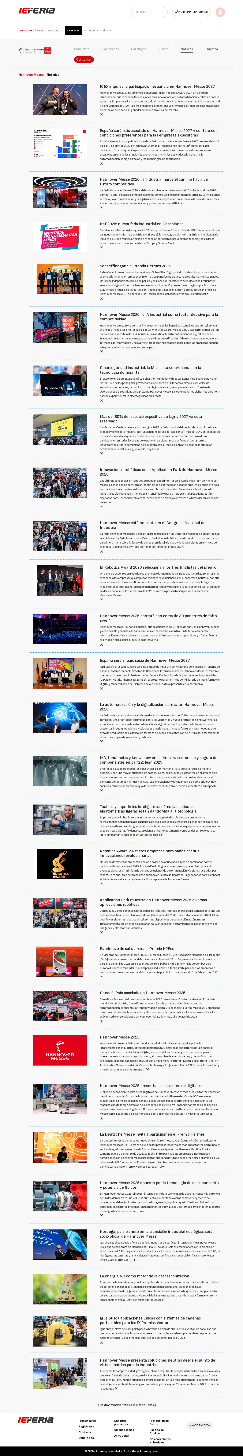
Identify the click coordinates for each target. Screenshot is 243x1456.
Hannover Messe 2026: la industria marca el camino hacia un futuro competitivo (154, 182)
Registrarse (86, 1426)
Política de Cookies (157, 1431)
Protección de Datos (159, 1422)
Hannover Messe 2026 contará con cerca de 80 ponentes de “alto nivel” (158, 618)
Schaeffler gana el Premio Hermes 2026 (135, 266)
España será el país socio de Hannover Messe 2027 (145, 660)
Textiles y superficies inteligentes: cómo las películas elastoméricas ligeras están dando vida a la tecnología (148, 809)
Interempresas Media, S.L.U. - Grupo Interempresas (127, 1451)
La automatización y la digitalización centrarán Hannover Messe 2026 (157, 707)
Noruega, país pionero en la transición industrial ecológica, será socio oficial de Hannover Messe (156, 1234)
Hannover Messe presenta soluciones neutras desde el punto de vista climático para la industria (157, 1362)
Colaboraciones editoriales (160, 1440)
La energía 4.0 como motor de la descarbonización (144, 1276)
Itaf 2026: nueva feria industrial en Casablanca (142, 224)
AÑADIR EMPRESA (200, 1425)
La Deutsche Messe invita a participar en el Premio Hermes (152, 1134)
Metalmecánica (31, 30)
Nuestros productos (121, 1422)
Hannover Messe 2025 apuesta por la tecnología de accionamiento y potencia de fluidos (159, 1185)
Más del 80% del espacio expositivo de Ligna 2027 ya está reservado (151, 419)
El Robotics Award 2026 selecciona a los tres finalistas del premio (158, 567)
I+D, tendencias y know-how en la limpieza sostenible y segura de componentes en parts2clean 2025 (158, 760)
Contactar (84, 59)
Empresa (211, 49)
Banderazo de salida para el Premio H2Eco (137, 948)
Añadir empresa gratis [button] (191, 12)
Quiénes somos (124, 1430)
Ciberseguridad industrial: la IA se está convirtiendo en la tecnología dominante (150, 370)
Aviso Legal (121, 1436)
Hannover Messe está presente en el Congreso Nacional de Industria (152, 525)
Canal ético (86, 1438)
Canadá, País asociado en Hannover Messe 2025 (142, 992)
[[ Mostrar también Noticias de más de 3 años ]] (127, 1405)
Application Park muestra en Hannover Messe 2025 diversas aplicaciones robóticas (153, 902)
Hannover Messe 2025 (119, 1037)
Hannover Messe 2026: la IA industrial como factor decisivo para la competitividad (159, 317)
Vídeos (107, 30)
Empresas (73, 30)
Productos (55, 30)
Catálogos (91, 30)
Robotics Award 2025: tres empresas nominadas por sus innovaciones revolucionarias (149, 853)
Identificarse (87, 1421)
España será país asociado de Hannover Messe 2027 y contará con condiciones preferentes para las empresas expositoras (159, 133)
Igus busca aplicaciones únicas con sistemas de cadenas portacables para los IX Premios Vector (150, 1320)
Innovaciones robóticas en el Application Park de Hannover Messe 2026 (158, 472)
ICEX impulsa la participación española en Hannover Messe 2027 (157, 86)
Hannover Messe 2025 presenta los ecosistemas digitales (151, 1085)
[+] (101, 114)
